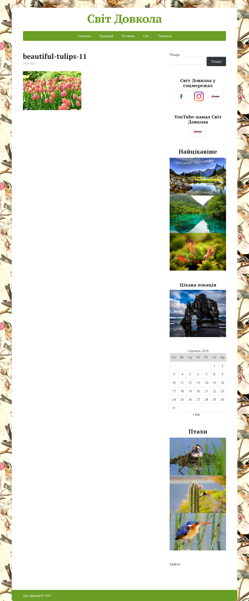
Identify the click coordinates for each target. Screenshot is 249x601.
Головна (84, 36)
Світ (146, 36)
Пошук (175, 55)
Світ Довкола (124, 18)
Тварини (165, 36)
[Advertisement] (91, 146)
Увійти (175, 564)
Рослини (128, 36)
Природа (106, 36)
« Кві (196, 414)
